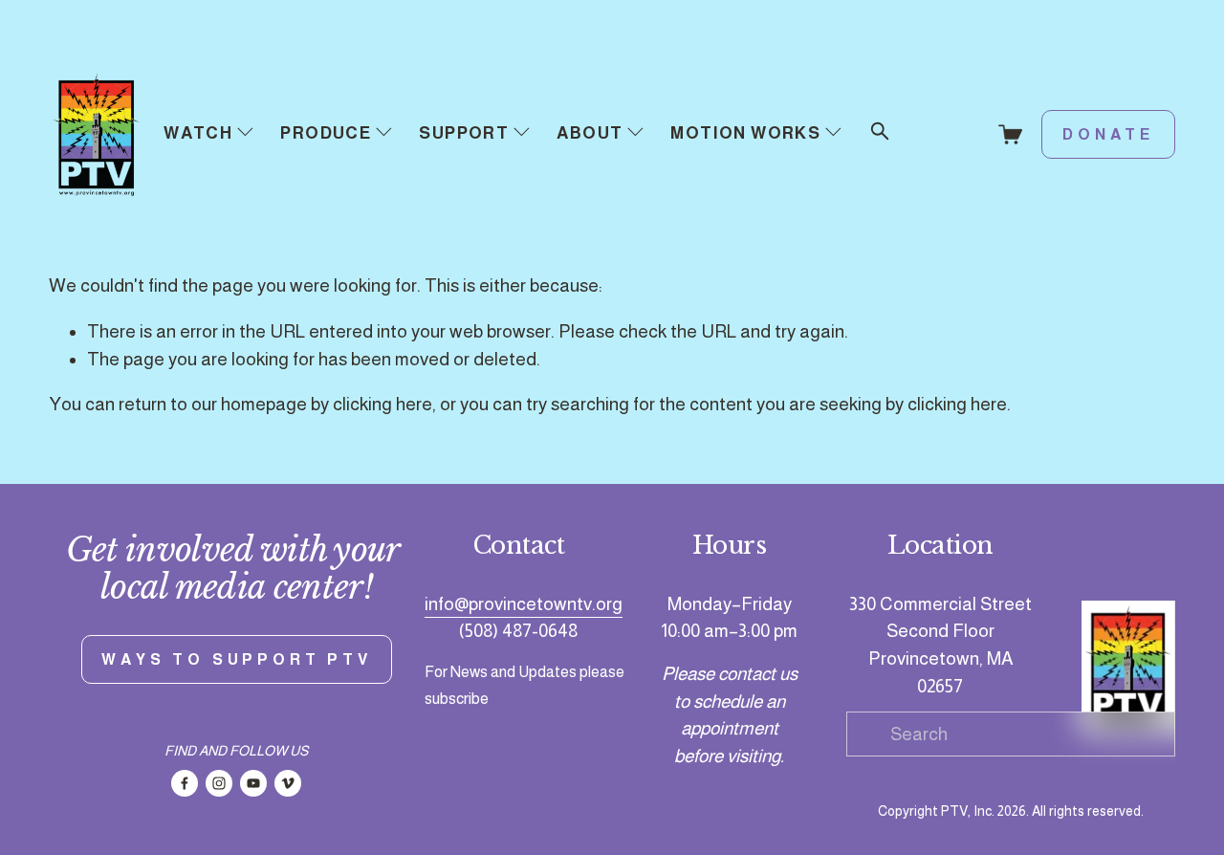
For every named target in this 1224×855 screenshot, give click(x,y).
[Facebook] (184, 783)
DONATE (1108, 134)
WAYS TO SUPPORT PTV (236, 659)
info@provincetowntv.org (524, 604)
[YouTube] (253, 783)
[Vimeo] (287, 783)
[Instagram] (219, 783)
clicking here (382, 404)
